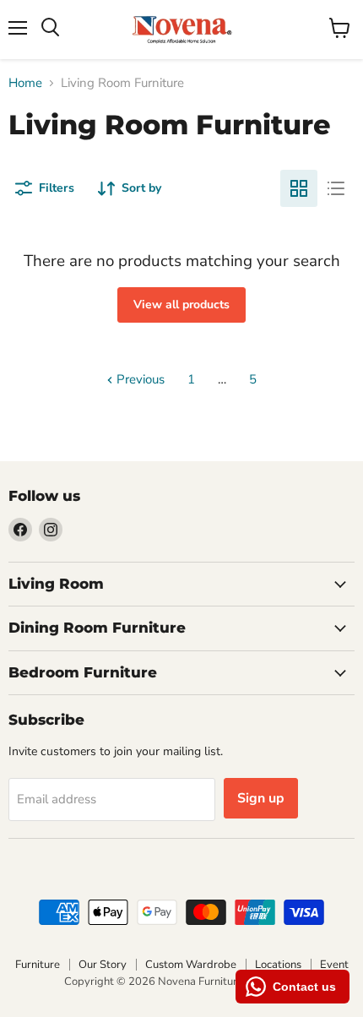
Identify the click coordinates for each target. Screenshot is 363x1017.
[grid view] (298, 188)
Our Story (103, 964)
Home (25, 83)
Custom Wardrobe (190, 964)
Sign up (260, 798)
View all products (181, 304)
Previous (139, 379)
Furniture (37, 964)
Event (334, 964)
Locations (278, 964)
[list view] (336, 188)
